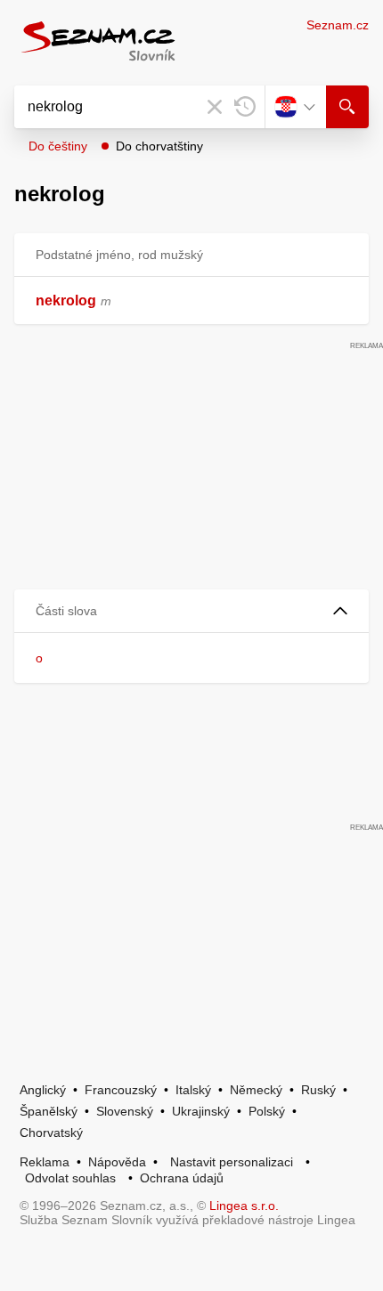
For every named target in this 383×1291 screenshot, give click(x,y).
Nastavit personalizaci (231, 1162)
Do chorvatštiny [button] (159, 146)
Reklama (44, 1162)
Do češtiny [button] (58, 146)
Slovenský (124, 1111)
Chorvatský (51, 1132)
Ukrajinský (201, 1111)
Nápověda (117, 1162)
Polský (267, 1111)
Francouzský (121, 1090)
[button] (191, 611)
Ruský (318, 1090)
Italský (193, 1090)
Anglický (43, 1090)
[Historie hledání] (245, 106)
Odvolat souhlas (70, 1178)
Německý (256, 1090)
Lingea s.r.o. (244, 1205)
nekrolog (66, 300)
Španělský (48, 1111)
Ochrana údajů (182, 1178)
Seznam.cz (337, 25)
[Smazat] (214, 106)
